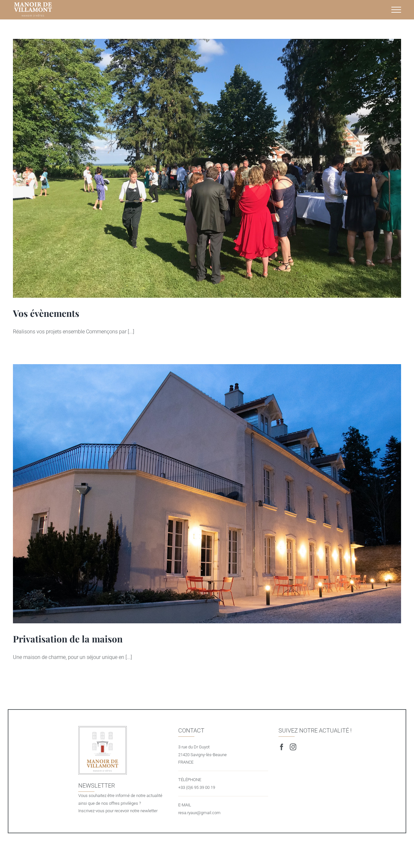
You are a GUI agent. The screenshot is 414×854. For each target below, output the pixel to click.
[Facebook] (281, 747)
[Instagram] (293, 747)
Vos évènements (207, 168)
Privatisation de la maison (207, 494)
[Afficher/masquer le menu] (396, 10)
